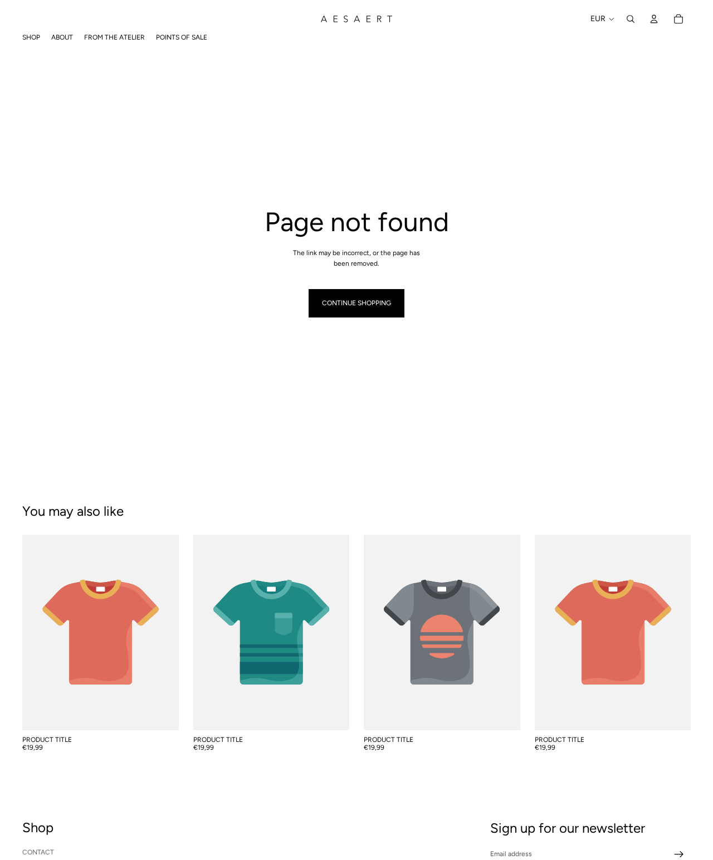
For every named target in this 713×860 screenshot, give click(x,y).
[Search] (630, 19)
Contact (38, 852)
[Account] (654, 19)
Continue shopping (356, 303)
